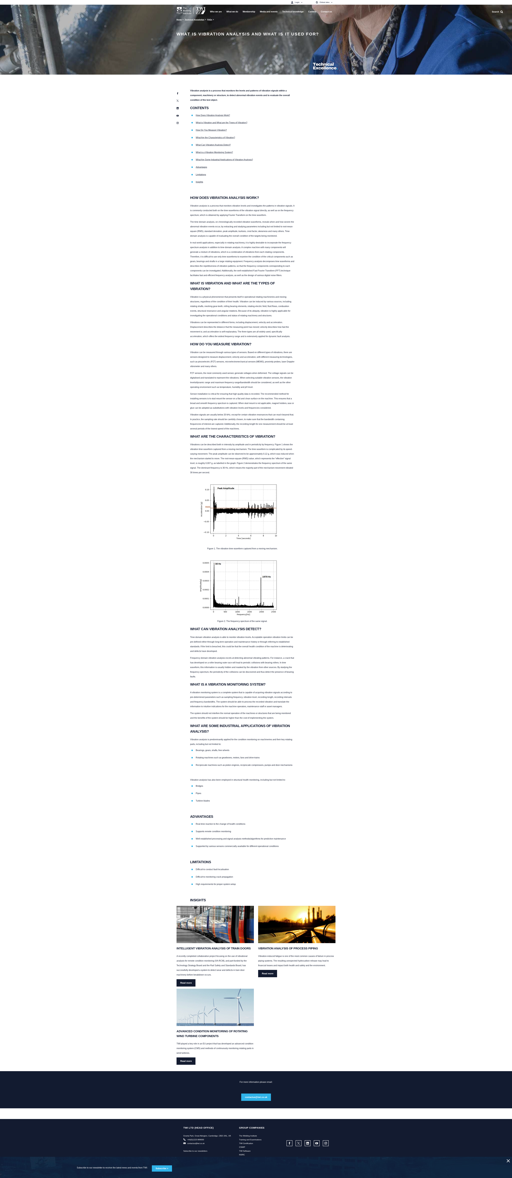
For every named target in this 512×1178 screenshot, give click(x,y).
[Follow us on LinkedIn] (308, 1143)
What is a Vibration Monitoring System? (214, 152)
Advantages (201, 167)
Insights (199, 182)
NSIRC (242, 1155)
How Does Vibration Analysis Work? (213, 115)
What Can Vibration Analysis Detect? (213, 145)
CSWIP (242, 1147)
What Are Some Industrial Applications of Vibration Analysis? (224, 160)
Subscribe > (162, 1168)
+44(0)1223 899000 (195, 1140)
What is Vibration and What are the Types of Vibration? (221, 123)
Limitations (201, 174)
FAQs (209, 20)
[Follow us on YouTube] (317, 1143)
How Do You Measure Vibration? (211, 130)
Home (179, 20)
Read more (186, 983)
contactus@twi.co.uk (256, 1097)
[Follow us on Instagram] (326, 1143)
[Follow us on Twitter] (298, 1143)
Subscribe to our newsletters (195, 1151)
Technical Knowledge (194, 20)
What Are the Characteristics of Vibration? (215, 137)
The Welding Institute (248, 1136)
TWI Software (245, 1151)
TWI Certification (246, 1143)
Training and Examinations (250, 1140)
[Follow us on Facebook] (289, 1143)
